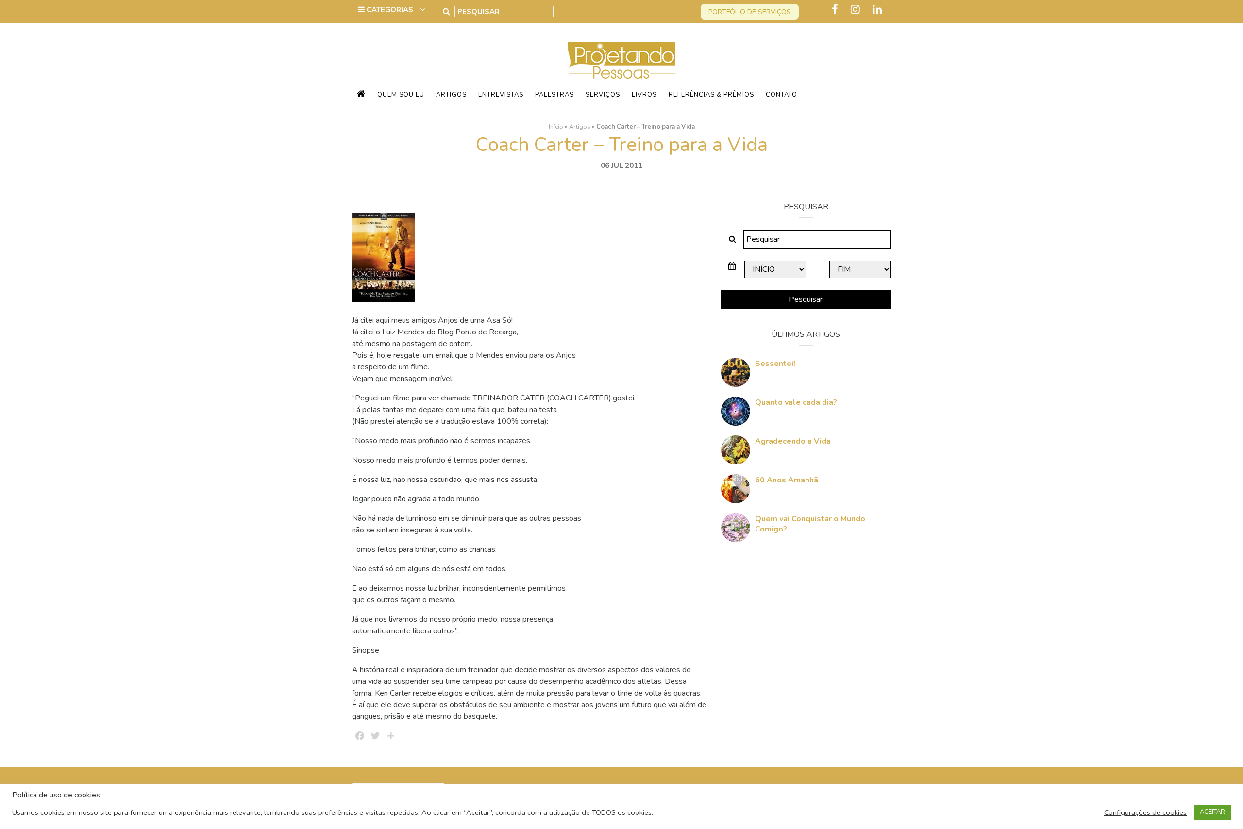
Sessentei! (775, 363)
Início (556, 126)
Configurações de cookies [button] (1145, 812)
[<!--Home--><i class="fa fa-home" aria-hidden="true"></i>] (361, 94)
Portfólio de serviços (749, 12)
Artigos (451, 94)
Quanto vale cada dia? (796, 402)
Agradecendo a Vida (793, 441)
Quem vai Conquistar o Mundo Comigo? (810, 524)
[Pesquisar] (446, 12)
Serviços (603, 94)
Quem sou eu (400, 94)
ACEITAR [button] (1212, 812)
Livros (644, 94)
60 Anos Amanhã (786, 480)
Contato (781, 94)
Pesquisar (806, 299)
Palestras (554, 94)
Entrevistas (500, 94)
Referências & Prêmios (711, 94)
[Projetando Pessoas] (621, 59)
